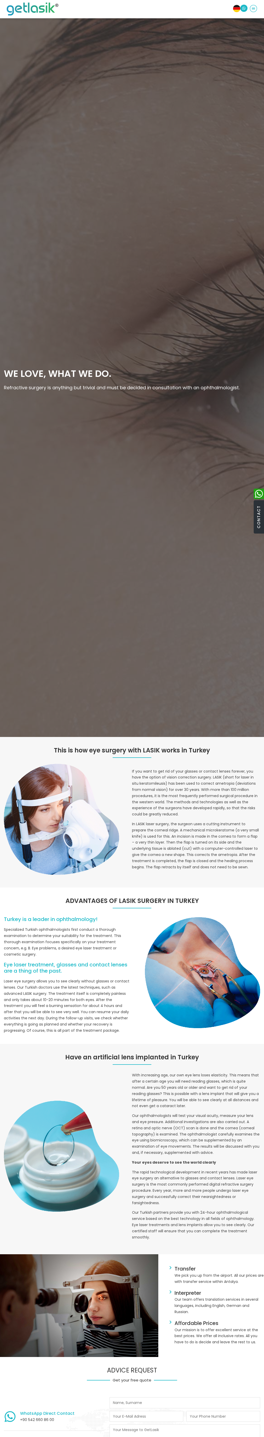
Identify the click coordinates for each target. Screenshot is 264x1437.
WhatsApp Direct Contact (47, 1413)
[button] (253, 9)
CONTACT (258, 516)
